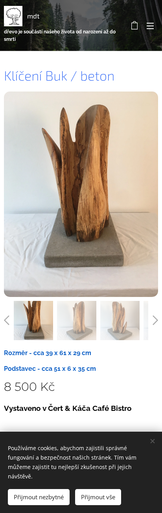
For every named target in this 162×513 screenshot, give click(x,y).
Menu (150, 25)
